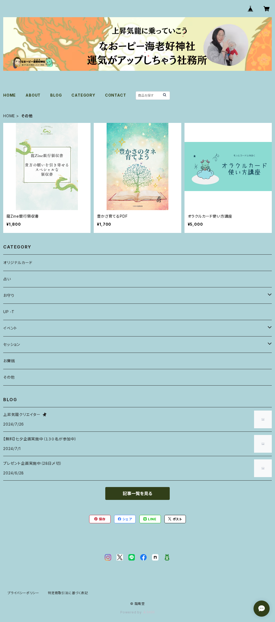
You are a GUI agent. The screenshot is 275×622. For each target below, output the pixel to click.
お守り (8, 295)
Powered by (131, 612)
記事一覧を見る (137, 493)
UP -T (9, 311)
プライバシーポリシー (23, 593)
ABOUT (33, 95)
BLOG (56, 95)
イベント (10, 328)
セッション (11, 344)
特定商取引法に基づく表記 (68, 593)
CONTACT (115, 95)
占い (7, 279)
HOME (9, 95)
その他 (9, 377)
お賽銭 (9, 360)
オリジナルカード (17, 262)
